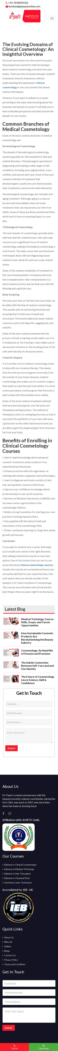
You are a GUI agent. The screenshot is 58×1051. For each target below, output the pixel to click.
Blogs (7, 950)
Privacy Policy (11, 959)
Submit (11, 748)
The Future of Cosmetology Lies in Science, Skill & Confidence (37, 680)
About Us (9, 937)
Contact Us (10, 955)
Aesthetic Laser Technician (18, 882)
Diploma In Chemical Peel (16, 878)
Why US (8, 942)
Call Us (14, 1048)
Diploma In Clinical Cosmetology (20, 864)
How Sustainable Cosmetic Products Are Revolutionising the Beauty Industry (37, 638)
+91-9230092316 (18, 2)
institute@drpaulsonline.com (24, 6)
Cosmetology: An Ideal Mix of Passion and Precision (37, 652)
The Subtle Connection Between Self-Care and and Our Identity (37, 665)
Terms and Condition (14, 964)
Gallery (7, 946)
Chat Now (44, 1048)
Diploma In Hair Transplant (17, 873)
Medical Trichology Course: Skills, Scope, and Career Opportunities (37, 622)
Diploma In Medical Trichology (19, 869)
